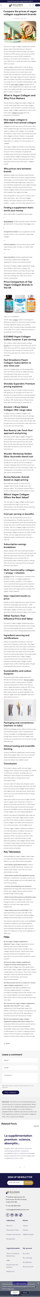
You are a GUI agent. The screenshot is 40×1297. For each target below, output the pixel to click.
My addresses (27, 1262)
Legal (8, 1260)
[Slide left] (16, 1167)
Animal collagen (29, 680)
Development (10, 1239)
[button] (30, 5)
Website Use (10, 1271)
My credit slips (27, 1258)
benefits (6, 345)
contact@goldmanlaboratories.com (17, 1209)
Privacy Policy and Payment (12, 1266)
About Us (9, 1226)
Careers (25, 1226)
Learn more (10, 1289)
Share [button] (8, 1043)
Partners (25, 1230)
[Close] (38, 1283)
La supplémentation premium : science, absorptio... (18, 1139)
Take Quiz (37, 5)
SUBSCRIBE (28, 1182)
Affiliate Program (28, 1234)
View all (36, 1126)
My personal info (28, 1267)
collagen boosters (17, 113)
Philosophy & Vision (12, 1230)
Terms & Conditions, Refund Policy (12, 1255)
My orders (26, 1253)
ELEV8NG (7, 576)
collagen (15, 320)
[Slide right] (24, 1167)
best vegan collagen (17, 84)
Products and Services (13, 1234)
